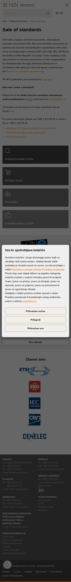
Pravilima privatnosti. (54, 269)
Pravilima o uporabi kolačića (26, 269)
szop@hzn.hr (29, 301)
